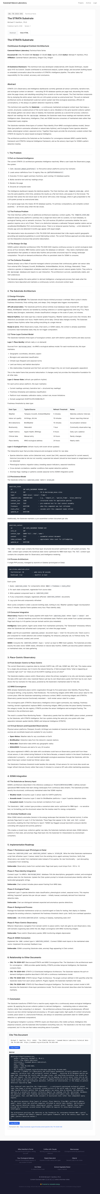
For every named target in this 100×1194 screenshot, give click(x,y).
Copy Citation (14, 1047)
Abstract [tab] (13, 33)
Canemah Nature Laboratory (15, 3)
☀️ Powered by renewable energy (50, 1184)
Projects (81, 3)
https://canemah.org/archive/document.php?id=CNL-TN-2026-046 (41, 1127)
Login (95, 3)
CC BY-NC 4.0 (49, 1179)
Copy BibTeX (14, 1123)
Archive (88, 3)
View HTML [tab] (24, 33)
